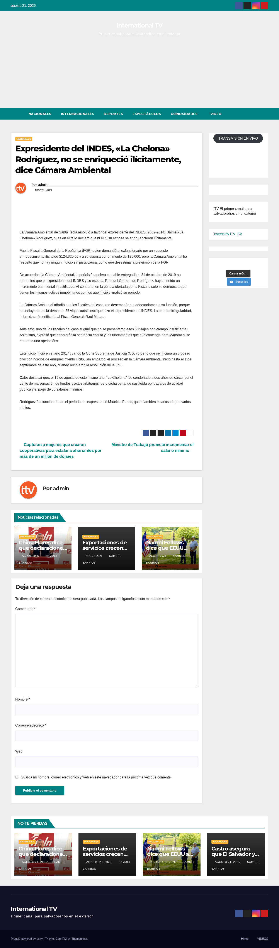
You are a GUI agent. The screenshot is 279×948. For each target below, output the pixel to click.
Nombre (22, 699)
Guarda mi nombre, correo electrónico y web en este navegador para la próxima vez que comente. (96, 777)
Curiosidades (185, 114)
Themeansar (79, 938)
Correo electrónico (30, 725)
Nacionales (40, 114)
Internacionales (77, 114)
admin (43, 185)
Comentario (25, 609)
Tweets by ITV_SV (227, 234)
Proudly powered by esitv (27, 938)
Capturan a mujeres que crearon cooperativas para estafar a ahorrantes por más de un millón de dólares (60, 450)
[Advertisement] (139, 75)
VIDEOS (262, 938)
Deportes (113, 114)
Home (244, 938)
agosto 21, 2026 (35, 862)
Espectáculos (147, 114)
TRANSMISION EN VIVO (238, 138)
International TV (140, 25)
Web (18, 751)
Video (217, 114)
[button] (256, 114)
